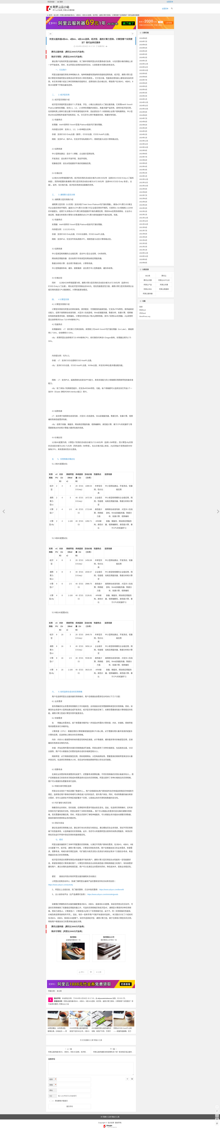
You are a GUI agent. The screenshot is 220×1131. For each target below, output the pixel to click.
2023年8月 (143, 154)
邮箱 (53, 1085)
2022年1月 (143, 214)
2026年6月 (143, 45)
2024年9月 (143, 112)
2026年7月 (143, 41)
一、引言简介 (59, 70)
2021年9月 (143, 227)
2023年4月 (143, 166)
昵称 (53, 1079)
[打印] (106, 46)
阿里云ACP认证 (164, 280)
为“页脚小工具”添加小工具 (110, 1117)
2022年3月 (143, 208)
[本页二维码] (217, 1123)
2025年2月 (143, 96)
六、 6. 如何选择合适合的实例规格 (67, 692)
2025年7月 (143, 80)
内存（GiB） (61, 477)
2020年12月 (143, 253)
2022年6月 (143, 198)
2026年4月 (143, 51)
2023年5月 (143, 163)
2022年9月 (143, 189)
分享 (99, 972)
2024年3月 (143, 131)
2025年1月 (143, 99)
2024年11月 (143, 105)
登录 (61, 2)
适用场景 (108, 474)
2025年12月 (143, 64)
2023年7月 (143, 157)
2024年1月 (143, 138)
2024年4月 (143, 128)
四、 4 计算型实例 (60, 299)
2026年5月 (143, 48)
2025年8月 (143, 77)
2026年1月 (143, 61)
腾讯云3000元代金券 (75, 52)
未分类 (56, 15)
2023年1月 (143, 176)
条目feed (142, 310)
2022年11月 (143, 182)
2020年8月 (143, 263)
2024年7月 (143, 118)
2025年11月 (143, 67)
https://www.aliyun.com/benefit (111, 890)
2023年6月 (143, 160)
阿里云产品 (148, 285)
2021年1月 (143, 250)
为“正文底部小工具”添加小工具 (91, 1040)
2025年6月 (143, 83)
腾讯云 (164, 276)
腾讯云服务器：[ (58, 52)
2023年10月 (143, 147)
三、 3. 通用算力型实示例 (63, 195)
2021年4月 (143, 240)
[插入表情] (127, 1079)
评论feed (142, 313)
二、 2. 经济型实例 (60, 95)
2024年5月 (143, 125)
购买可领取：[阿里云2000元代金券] (66, 57)
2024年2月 (143, 134)
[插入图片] (132, 1079)
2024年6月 (143, 122)
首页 (50, 15)
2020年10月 (143, 256)
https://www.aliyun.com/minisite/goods (102, 894)
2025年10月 (143, 70)
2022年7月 (143, 195)
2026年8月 (143, 38)
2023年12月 (143, 141)
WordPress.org (144, 316)
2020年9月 (143, 259)
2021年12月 (143, 218)
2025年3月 (143, 93)
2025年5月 (143, 86)
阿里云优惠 (164, 285)
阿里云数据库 (164, 289)
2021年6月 (143, 234)
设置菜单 (170, 2)
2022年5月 (143, 202)
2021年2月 (143, 247)
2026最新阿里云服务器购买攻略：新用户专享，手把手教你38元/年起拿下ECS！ (101, 1031)
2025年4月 (143, 89)
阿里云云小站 (61, 7)
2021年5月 (143, 237)
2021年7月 (143, 231)
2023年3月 (143, 170)
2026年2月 (143, 57)
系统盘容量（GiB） (79, 477)
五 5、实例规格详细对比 (63, 459)
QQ (51, 1096)
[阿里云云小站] (110, 1127)
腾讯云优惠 (148, 280)
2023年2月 (143, 173)
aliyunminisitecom (105, 998)
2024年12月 (143, 102)
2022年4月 (143, 205)
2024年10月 (143, 109)
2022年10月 (143, 186)
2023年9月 (143, 150)
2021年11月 (143, 221)
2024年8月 (143, 115)
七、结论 (57, 840)
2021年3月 (143, 243)
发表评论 (101, 46)
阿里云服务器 (148, 294)
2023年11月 (143, 144)
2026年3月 (143, 54)
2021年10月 (143, 224)
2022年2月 (143, 211)
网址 (51, 1090)
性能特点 (97, 474)
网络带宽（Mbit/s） (70, 477)
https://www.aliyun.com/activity (60, 885)
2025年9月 (143, 73)
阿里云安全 (148, 289)
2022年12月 (143, 179)
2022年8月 (143, 192)
